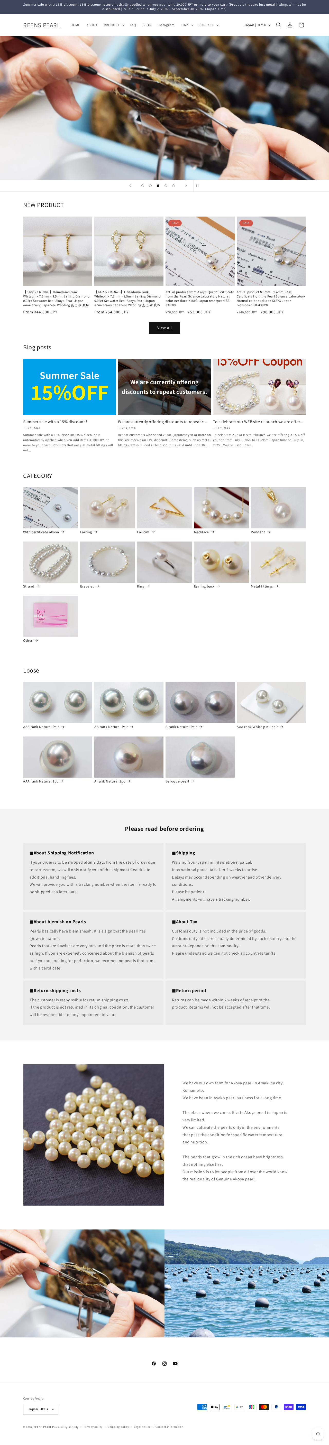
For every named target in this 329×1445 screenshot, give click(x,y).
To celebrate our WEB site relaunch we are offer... (258, 421)
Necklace (201, 532)
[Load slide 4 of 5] (166, 186)
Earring (86, 532)
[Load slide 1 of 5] (143, 186)
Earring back (204, 586)
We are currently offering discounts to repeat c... (162, 421)
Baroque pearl (177, 781)
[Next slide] (186, 185)
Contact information (169, 1427)
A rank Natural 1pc (109, 781)
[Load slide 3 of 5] (158, 186)
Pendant (258, 532)
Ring (140, 586)
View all (164, 327)
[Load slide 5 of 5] (173, 186)
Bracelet (87, 586)
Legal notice (142, 1427)
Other (28, 640)
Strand (28, 586)
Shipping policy (118, 1427)
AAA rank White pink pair (257, 726)
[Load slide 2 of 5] (150, 186)
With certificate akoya (41, 532)
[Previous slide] (130, 185)
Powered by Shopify (65, 1427)
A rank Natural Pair (181, 726)
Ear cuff (143, 532)
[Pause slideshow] (199, 185)
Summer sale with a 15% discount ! (55, 421)
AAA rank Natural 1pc (40, 781)
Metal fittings (262, 586)
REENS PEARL (43, 1427)
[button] (114, 25)
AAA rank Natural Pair (41, 726)
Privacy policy (93, 1427)
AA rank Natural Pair (111, 726)
